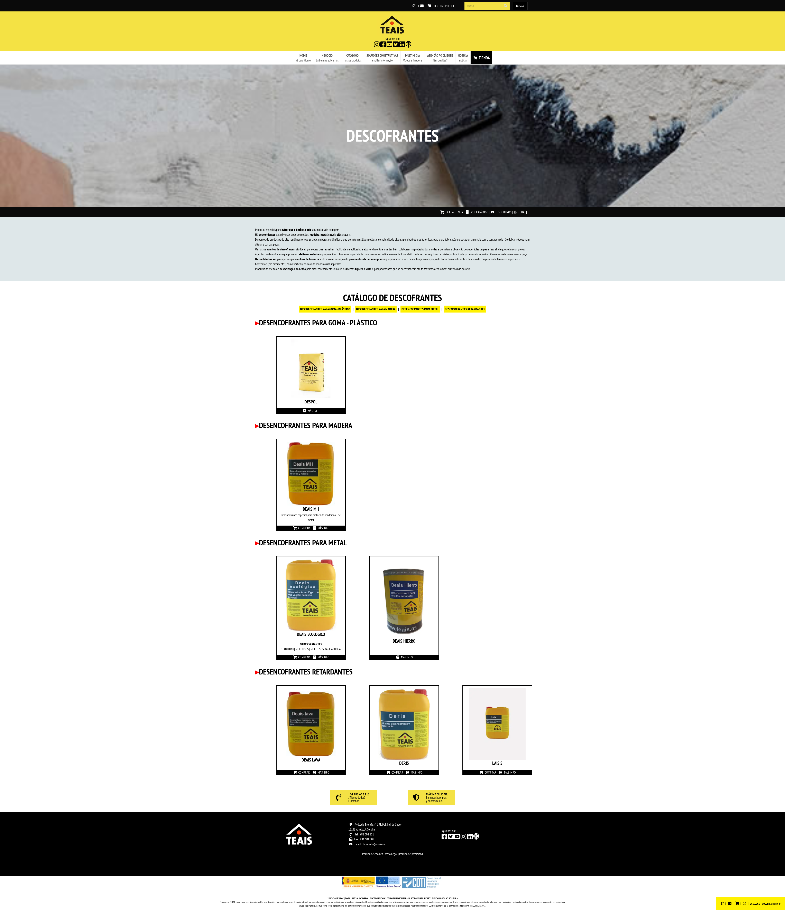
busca (520, 6)
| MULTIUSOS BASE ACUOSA (325, 649)
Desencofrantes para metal (420, 309)
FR (451, 6)
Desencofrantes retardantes (465, 309)
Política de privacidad (411, 854)
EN (441, 6)
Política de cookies (372, 854)
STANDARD (287, 649)
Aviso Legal (391, 854)
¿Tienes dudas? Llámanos (359, 798)
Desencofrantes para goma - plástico (325, 309)
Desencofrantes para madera (376, 309)
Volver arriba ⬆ (771, 904)
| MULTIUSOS (301, 649)
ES (436, 6)
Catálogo (755, 904)
